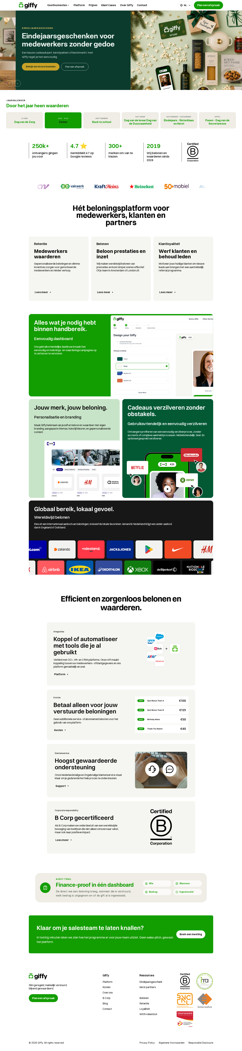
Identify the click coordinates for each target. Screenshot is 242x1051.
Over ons (108, 992)
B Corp (106, 998)
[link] (190, 934)
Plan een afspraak (59, 66)
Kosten (106, 987)
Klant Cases (108, 5)
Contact (142, 5)
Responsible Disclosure (200, 1042)
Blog (105, 1003)
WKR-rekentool (148, 1014)
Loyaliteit (144, 1008)
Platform (79, 5)
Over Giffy (126, 5)
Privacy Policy (147, 1042)
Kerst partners (147, 987)
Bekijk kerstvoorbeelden (25, 66)
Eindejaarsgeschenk (150, 981)
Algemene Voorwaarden (172, 1042)
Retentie (144, 1003)
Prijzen (93, 5)
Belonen (144, 998)
